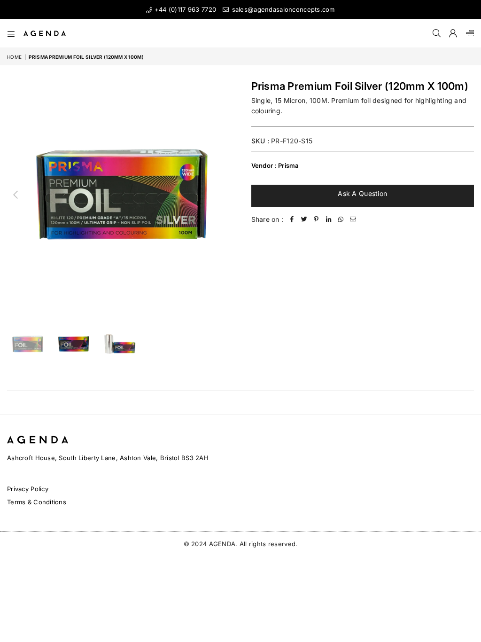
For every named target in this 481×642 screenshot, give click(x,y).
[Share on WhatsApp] (340, 219)
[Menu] (11, 33)
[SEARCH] (436, 33)
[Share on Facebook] (292, 219)
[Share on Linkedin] (328, 219)
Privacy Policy (27, 489)
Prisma (288, 165)
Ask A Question (362, 193)
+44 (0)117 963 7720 (184, 9)
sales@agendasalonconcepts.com (282, 9)
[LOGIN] (453, 33)
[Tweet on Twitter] (304, 219)
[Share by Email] (353, 219)
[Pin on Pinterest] (316, 219)
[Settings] (468, 33)
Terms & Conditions (36, 502)
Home (14, 57)
